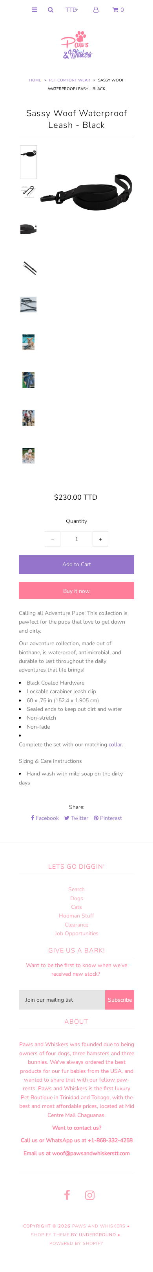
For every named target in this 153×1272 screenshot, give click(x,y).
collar (115, 744)
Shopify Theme (50, 1235)
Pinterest (110, 818)
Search (76, 889)
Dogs (76, 898)
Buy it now (76, 591)
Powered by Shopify (76, 1243)
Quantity (76, 521)
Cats (76, 907)
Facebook (46, 818)
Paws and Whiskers (99, 1226)
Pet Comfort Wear (69, 80)
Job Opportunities (76, 933)
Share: (76, 807)
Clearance (76, 925)
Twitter (78, 818)
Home (35, 80)
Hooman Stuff (76, 915)
